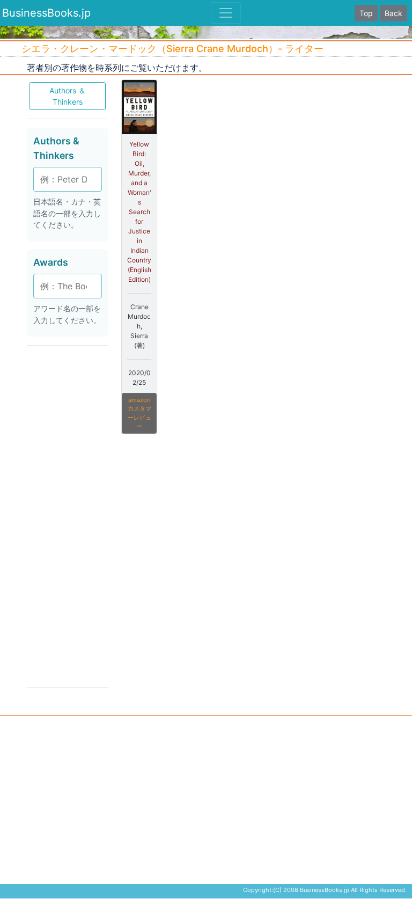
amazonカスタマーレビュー (139, 413)
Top (366, 13)
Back (393, 13)
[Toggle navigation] (226, 13)
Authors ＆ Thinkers (67, 96)
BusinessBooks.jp (46, 12)
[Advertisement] (67, 515)
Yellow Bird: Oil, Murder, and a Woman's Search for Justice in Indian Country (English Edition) (139, 211)
